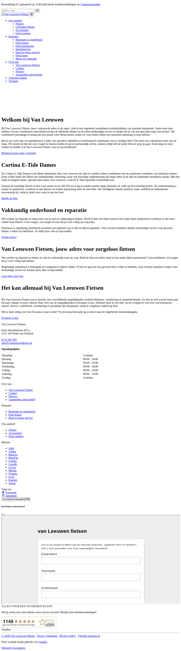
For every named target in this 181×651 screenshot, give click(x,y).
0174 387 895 (9, 339)
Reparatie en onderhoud (29, 39)
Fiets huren (22, 55)
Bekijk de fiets (9, 198)
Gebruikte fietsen (25, 26)
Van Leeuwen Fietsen (28, 65)
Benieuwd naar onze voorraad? (18, 153)
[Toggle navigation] (31, 14)
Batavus (12, 454)
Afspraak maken (17, 77)
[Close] (2, 514)
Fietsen (20, 23)
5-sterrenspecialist (90, 4)
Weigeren (6, 647)
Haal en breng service (28, 52)
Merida (12, 470)
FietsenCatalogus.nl (89, 635)
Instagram (11, 495)
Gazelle (12, 464)
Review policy (68, 635)
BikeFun (13, 457)
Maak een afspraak (26, 58)
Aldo (11, 448)
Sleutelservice (23, 49)
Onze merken (23, 33)
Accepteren (19, 647)
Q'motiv (12, 473)
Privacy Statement (47, 635)
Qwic (11, 476)
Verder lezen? (9, 237)
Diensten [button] (13, 36)
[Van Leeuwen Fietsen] (15, 14)
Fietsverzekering (25, 46)
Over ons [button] (13, 61)
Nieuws (20, 71)
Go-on (12, 467)
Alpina (12, 451)
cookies (43, 641)
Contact (20, 68)
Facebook (11, 492)
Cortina (12, 461)
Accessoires (22, 30)
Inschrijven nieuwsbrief (15, 499)
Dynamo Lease (9, 317)
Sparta (12, 483)
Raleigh (12, 480)
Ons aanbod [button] (15, 20)
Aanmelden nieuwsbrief (29, 74)
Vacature (13, 81)
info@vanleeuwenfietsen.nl (16, 342)
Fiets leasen (22, 42)
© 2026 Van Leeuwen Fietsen (18, 635)
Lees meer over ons (12, 276)
